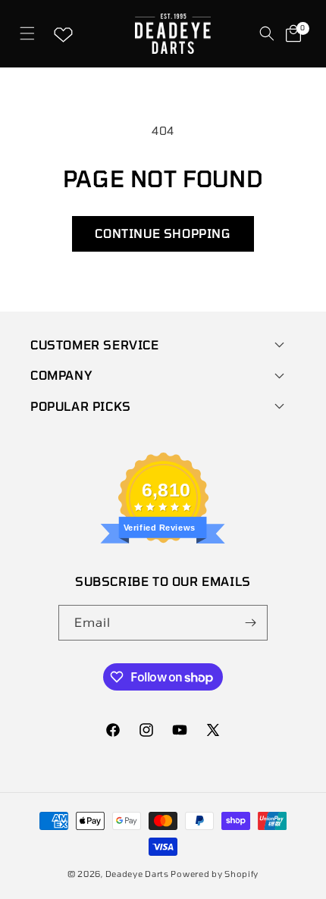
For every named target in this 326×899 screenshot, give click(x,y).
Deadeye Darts (137, 874)
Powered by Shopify (215, 874)
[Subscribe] (250, 623)
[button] (27, 33)
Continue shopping (162, 233)
